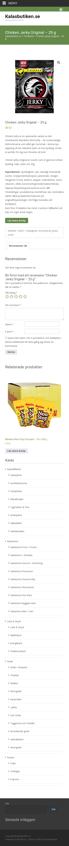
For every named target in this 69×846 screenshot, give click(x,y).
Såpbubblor (16, 523)
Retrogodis (16, 691)
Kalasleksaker (17, 531)
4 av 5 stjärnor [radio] (20, 296)
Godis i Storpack (18, 667)
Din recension (13, 305)
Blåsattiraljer (16, 499)
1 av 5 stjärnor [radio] (7, 296)
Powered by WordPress (16, 839)
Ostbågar (15, 771)
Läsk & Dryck (14, 621)
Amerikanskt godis (48, 230)
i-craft (38, 839)
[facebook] (61, 10)
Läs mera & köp (17, 220)
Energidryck (16, 643)
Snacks (10, 757)
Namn (9, 324)
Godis (11, 234)
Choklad (14, 675)
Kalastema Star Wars (21, 595)
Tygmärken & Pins (19, 507)
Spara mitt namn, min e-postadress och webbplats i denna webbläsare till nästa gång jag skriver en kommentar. (33, 341)
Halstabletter (17, 739)
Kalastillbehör (14, 469)
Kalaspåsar (16, 475)
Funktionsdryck (18, 651)
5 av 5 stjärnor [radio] (25, 296)
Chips (13, 763)
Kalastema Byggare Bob (23, 603)
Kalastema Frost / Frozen (23, 547)
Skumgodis (16, 747)
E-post (9, 331)
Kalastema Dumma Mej (22, 579)
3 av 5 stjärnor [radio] (16, 296)
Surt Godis (15, 715)
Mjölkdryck (16, 635)
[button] (59, 62)
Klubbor (14, 683)
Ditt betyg (11, 292)
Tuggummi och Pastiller (22, 723)
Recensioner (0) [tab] (18, 245)
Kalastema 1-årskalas (21, 555)
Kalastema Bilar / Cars (21, 611)
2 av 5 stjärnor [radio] (11, 296)
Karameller (16, 699)
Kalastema (12, 541)
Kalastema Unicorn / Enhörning (26, 563)
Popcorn (14, 779)
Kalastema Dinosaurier (22, 587)
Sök (7, 803)
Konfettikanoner (18, 483)
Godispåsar (16, 515)
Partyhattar (16, 491)
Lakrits (13, 707)
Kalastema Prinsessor (21, 571)
